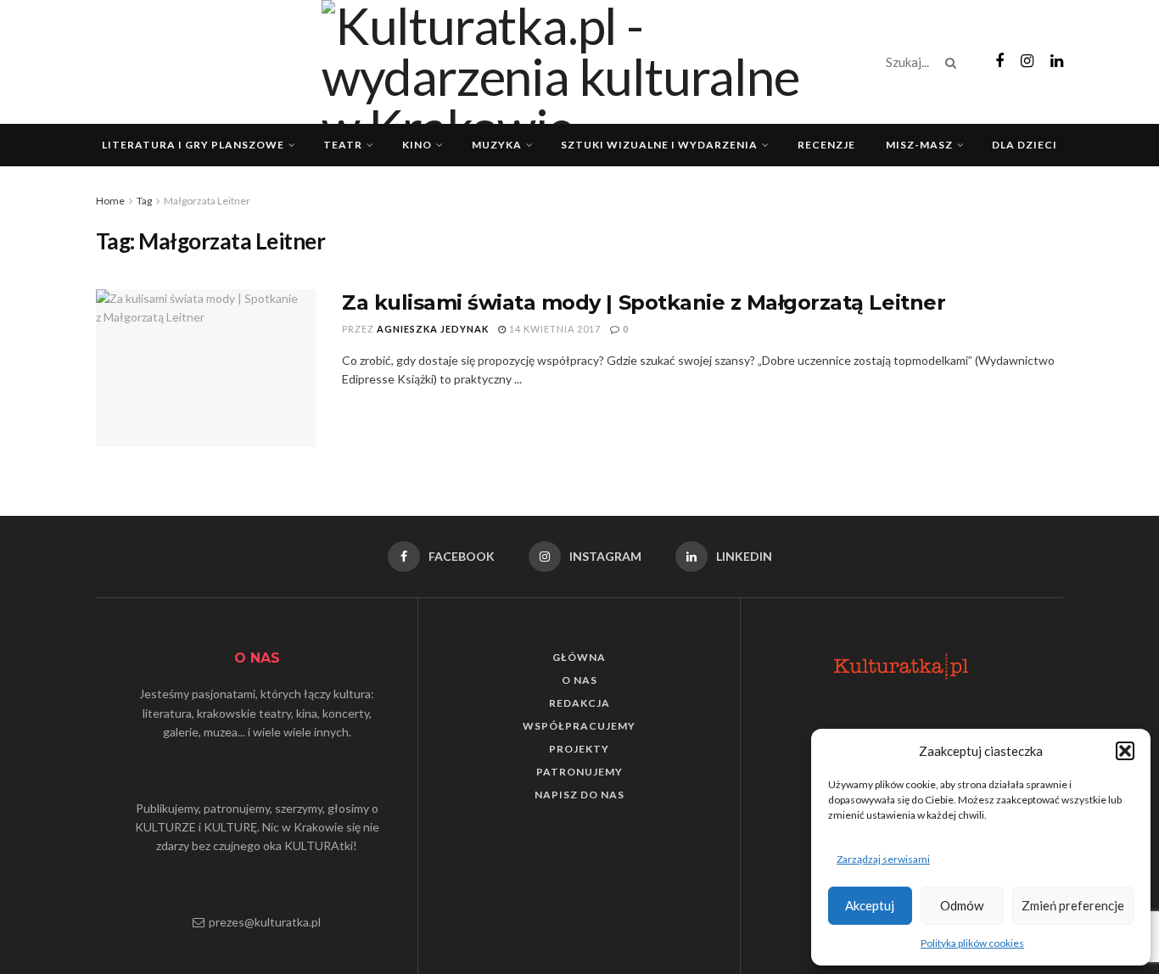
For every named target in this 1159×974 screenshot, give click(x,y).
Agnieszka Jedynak (433, 328)
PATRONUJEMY (579, 771)
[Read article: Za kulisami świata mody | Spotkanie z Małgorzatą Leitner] (206, 368)
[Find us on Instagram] (1027, 61)
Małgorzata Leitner (207, 200)
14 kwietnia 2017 (554, 328)
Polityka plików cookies (972, 943)
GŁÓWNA (579, 657)
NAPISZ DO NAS (579, 794)
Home (110, 200)
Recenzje (826, 144)
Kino (417, 144)
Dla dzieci (1024, 144)
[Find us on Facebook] (999, 61)
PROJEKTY (579, 748)
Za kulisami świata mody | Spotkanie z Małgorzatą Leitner (643, 302)
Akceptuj (869, 905)
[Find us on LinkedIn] (1056, 61)
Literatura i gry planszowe (193, 144)
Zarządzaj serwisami (883, 859)
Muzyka (497, 144)
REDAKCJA (579, 703)
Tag (144, 200)
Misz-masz (919, 144)
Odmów (961, 905)
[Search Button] (954, 62)
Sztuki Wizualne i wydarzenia (659, 144)
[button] (1125, 750)
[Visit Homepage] (579, 62)
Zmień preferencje (1073, 905)
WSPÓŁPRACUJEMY (579, 725)
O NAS (579, 680)
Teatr (342, 144)
